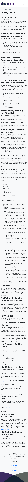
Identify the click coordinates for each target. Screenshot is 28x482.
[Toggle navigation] (25, 3)
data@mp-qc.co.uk (5, 381)
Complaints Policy (14, 467)
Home (2, 9)
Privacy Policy (14, 465)
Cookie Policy (14, 470)
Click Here (9, 405)
